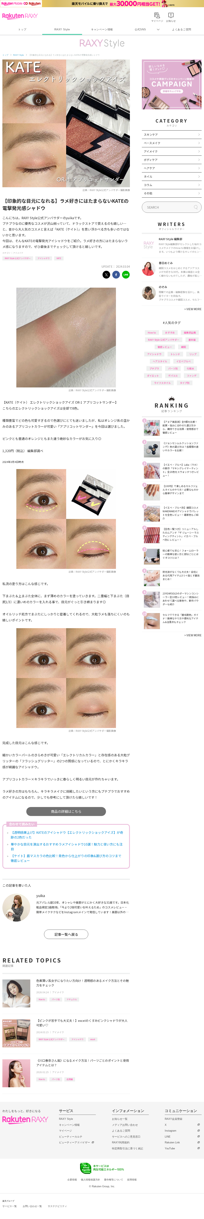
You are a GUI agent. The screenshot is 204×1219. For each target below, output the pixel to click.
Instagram (170, 1130)
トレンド (175, 354)
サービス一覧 (9, 1206)
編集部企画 (190, 332)
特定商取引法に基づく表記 (127, 1148)
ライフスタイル (162, 382)
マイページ (65, 1130)
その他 (148, 193)
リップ (192, 354)
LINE (168, 1136)
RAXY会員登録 (173, 1118)
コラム (148, 185)
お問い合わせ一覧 (32, 1206)
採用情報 (132, 1179)
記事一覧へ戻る (66, 934)
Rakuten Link (172, 1142)
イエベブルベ (183, 361)
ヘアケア (149, 168)
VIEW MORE (193, 309)
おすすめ (170, 332)
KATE (59, 258)
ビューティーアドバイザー (74, 1142)
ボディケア (151, 160)
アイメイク (18, 252)
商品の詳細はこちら (66, 811)
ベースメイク (152, 143)
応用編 (70, 1079)
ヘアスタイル (160, 361)
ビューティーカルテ (70, 1136)
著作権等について (113, 1179)
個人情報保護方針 (90, 1179)
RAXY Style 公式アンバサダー (18, 258)
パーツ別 (56, 999)
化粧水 (190, 368)
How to (42, 999)
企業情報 (72, 1179)
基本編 (192, 339)
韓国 (183, 347)
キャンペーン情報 (102, 29)
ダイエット (153, 375)
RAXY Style (62, 29)
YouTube (170, 1148)
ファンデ (191, 375)
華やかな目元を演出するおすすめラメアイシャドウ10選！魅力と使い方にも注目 (67, 846)
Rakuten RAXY (20, 16)
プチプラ (154, 368)
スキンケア (151, 135)
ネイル (148, 176)
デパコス (173, 375)
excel (92, 1039)
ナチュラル (72, 999)
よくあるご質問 (181, 29)
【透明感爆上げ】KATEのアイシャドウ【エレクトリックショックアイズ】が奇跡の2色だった (67, 835)
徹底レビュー (165, 347)
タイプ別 (184, 382)
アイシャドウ (44, 258)
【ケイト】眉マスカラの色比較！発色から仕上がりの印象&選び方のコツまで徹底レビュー (66, 858)
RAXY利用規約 (120, 1142)
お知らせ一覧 (120, 1118)
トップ (22, 29)
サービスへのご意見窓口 (126, 1136)
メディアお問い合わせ (125, 1124)
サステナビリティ (57, 1206)
